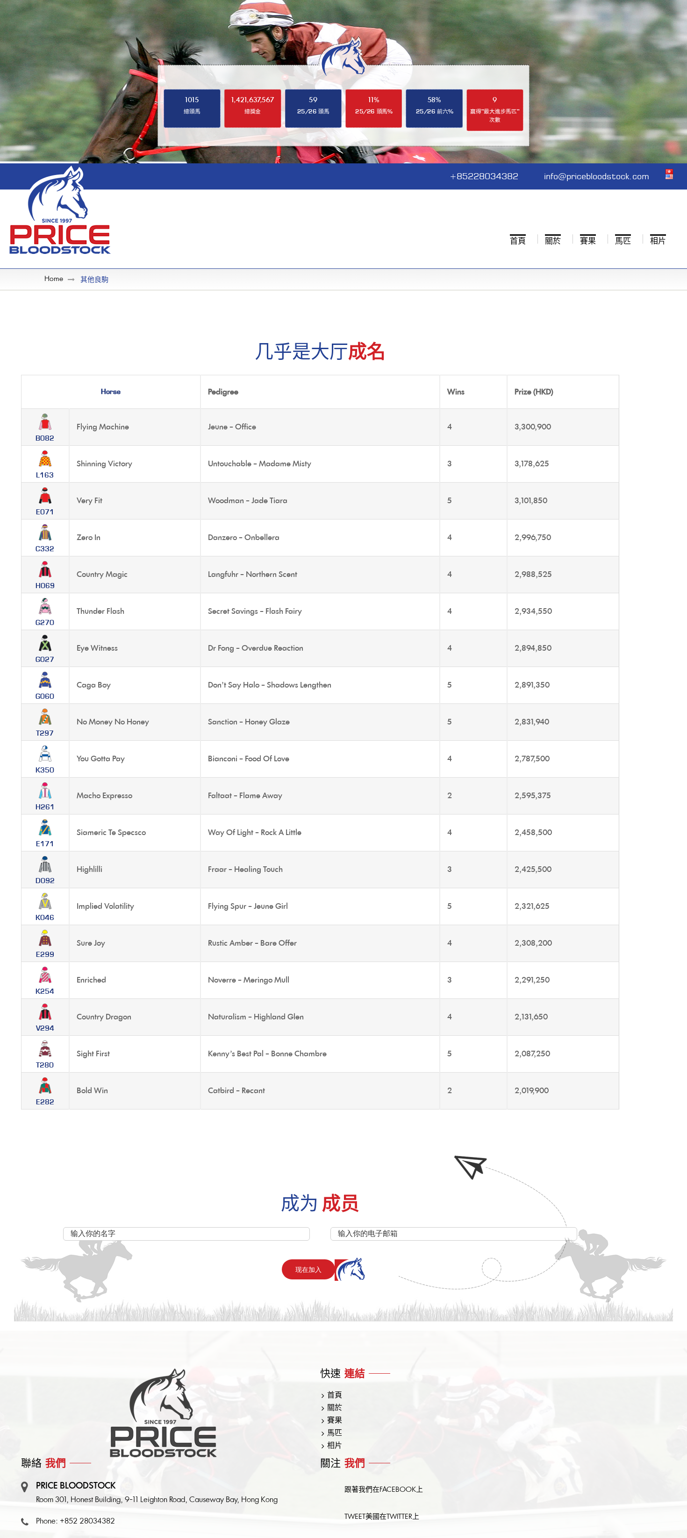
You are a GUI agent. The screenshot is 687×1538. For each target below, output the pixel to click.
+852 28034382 (87, 1521)
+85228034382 (484, 175)
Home (53, 279)
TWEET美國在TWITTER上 (381, 1517)
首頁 (334, 1395)
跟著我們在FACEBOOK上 (383, 1490)
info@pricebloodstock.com (596, 175)
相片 (334, 1446)
